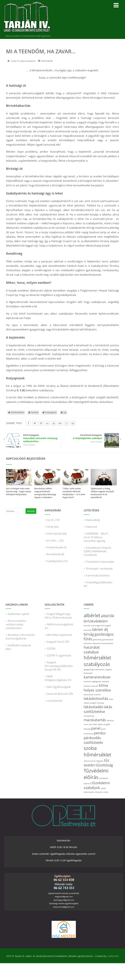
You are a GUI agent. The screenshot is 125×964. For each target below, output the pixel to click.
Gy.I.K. (50, 520)
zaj (65, 412)
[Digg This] (60, 423)
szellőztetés (93, 742)
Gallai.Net (113, 956)
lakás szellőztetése (98, 709)
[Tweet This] (34, 423)
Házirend (91, 527)
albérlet (92, 615)
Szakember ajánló (18, 614)
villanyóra (98, 792)
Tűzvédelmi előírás (96, 773)
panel (95, 728)
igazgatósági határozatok (94, 669)
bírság (89, 634)
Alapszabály (93, 520)
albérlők (107, 615)
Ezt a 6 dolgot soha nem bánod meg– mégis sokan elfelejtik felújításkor (18, 491)
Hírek (50, 527)
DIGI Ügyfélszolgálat (59, 687)
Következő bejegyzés (87, 436)
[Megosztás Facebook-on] (28, 423)
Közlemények (55, 547)
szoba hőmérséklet (97, 751)
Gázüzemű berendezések (102, 643)
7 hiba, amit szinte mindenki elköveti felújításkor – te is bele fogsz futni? (73, 493)
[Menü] (116, 5)
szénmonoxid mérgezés (93, 761)
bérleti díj (100, 629)
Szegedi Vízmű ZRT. (58, 642)
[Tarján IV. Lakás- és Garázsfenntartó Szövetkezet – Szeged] (26, 33)
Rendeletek (53, 554)
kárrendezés (89, 694)
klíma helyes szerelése (97, 687)
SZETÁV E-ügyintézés (59, 655)
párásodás (92, 737)
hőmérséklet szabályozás (97, 660)
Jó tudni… (52, 540)
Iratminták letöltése (98, 575)
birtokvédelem (17, 412)
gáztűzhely (97, 639)
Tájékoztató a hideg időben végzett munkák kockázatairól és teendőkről (102, 493)
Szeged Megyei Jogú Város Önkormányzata (58, 615)
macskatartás (95, 719)
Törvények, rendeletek (99, 568)
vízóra (105, 792)
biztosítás (88, 630)
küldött (97, 694)
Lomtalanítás (55, 700)
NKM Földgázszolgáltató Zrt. (58, 678)
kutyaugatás (50, 412)
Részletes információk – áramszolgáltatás (21, 636)
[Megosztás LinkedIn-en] (47, 423)
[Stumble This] (53, 423)
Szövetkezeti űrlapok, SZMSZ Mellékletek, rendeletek (97, 551)
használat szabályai (92, 649)
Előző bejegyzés (40, 438)
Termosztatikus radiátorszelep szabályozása (16, 624)
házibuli (34, 412)
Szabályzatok (54, 561)
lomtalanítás (89, 716)
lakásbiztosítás (96, 698)
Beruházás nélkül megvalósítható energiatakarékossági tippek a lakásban (45, 493)
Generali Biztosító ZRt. (60, 694)
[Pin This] (41, 423)
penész (100, 733)
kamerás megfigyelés (92, 681)
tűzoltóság (104, 765)
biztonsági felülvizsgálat (101, 625)
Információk (47, 60)
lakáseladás (93, 706)
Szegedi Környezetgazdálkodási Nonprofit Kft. (59, 666)
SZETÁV (51, 648)
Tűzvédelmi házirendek (100, 562)
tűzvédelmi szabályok (97, 785)
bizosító (87, 625)
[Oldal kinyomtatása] (72, 423)
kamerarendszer (97, 677)
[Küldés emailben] (66, 423)
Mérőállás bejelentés (59, 635)
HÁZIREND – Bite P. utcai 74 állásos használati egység (96, 537)
